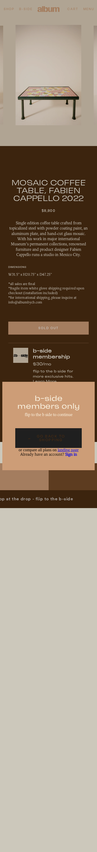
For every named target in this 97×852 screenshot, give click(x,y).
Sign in (71, 455)
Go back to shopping (46, 438)
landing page (68, 450)
